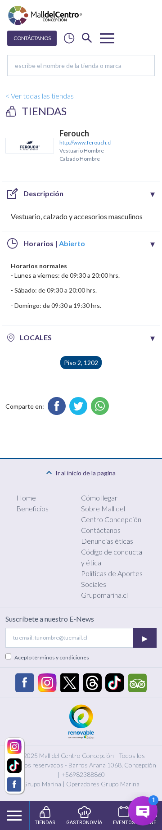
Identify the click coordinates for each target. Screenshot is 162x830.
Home (26, 497)
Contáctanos (101, 530)
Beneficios (32, 508)
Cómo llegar (99, 497)
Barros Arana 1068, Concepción (112, 765)
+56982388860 (83, 774)
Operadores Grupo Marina (103, 784)
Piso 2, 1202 (81, 362)
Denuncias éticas (107, 541)
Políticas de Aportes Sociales (112, 578)
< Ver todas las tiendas (39, 95)
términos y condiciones (60, 657)
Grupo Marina (41, 784)
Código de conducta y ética (111, 557)
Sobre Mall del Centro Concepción (111, 513)
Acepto (51, 657)
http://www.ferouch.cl (85, 142)
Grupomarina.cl (104, 595)
